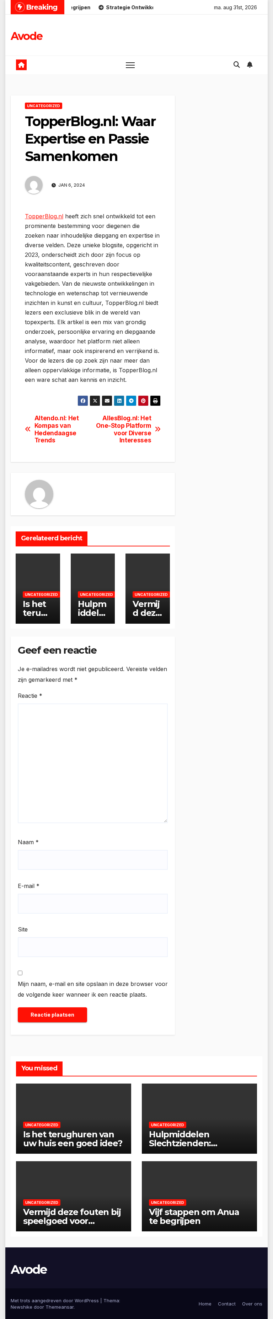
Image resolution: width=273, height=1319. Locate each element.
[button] (237, 64)
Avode (26, 36)
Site (23, 929)
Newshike (21, 1307)
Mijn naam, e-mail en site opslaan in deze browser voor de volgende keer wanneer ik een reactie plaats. (93, 989)
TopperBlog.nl (44, 216)
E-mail (28, 885)
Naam (28, 842)
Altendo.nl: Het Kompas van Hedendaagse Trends (56, 429)
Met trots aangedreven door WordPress (55, 1300)
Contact (227, 1304)
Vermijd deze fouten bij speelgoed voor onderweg (72, 1221)
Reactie (30, 695)
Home (205, 1304)
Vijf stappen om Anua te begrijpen (194, 1216)
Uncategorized (43, 106)
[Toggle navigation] (130, 65)
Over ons (252, 1304)
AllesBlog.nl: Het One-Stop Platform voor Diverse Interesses (123, 429)
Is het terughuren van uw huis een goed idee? (72, 1138)
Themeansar (60, 1307)
